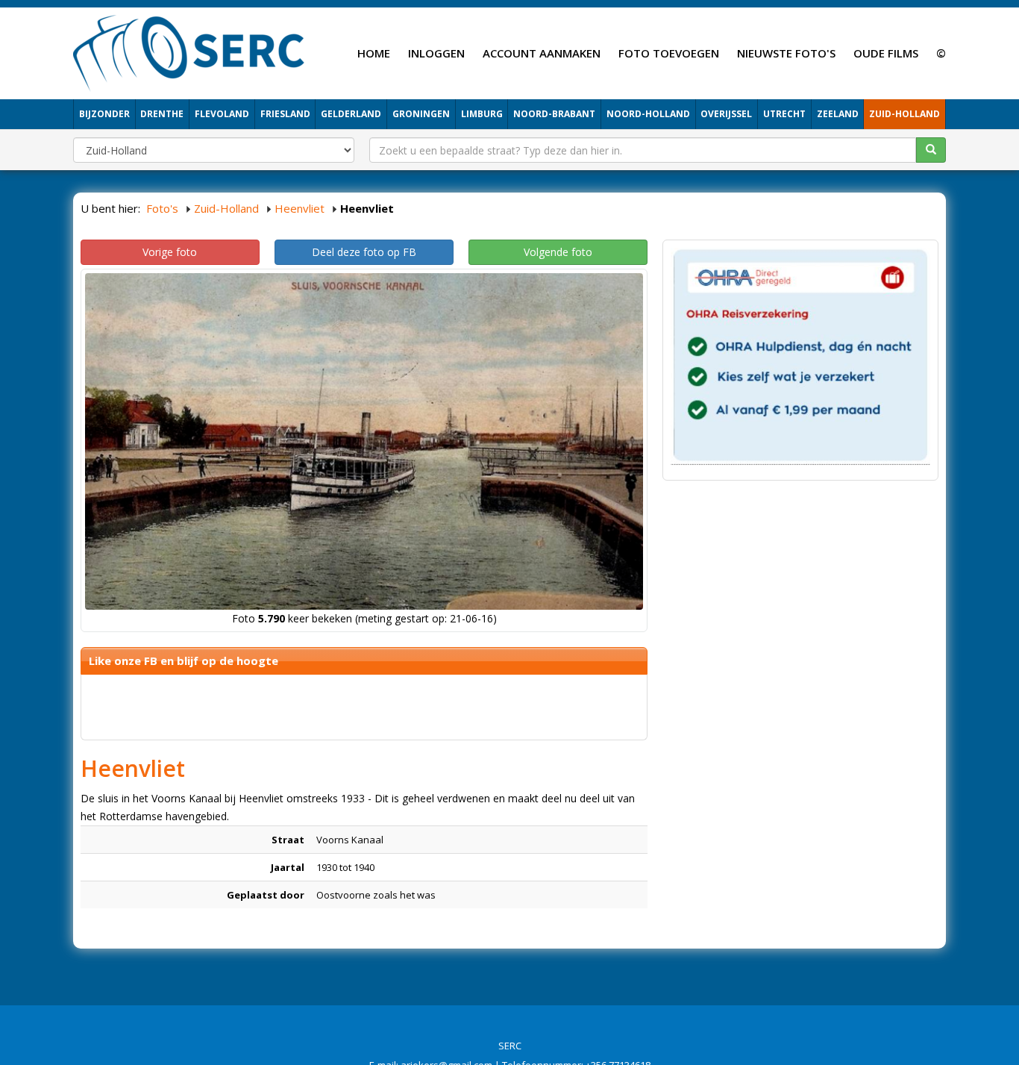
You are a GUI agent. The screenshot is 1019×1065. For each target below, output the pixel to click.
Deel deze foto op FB (364, 252)
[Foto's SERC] (189, 51)
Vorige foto (169, 252)
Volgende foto (558, 252)
